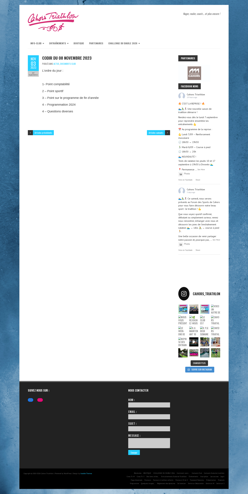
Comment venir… (183, 473)
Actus (56, 63)
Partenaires (96, 43)
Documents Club (68, 63)
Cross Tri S (140, 476)
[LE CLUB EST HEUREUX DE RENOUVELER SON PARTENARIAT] (204, 320)
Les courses (214, 476)
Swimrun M (210, 483)
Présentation (211, 480)
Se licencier (181, 483)
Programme (134, 483)
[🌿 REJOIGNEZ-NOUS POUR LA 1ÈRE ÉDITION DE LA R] (194, 320)
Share (198, 180)
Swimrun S (220, 483)
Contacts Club (197, 473)
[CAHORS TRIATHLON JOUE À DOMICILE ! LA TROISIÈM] (215, 330)
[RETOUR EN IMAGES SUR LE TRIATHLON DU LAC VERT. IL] (194, 352)
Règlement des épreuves (166, 483)
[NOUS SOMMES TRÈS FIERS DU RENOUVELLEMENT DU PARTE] (215, 341)
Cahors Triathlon (196, 94)
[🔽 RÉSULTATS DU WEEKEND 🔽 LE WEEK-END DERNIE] (215, 352)
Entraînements (57, 43)
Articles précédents (43, 132)
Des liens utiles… (152, 476)
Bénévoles (137, 473)
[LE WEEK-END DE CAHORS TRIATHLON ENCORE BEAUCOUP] (182, 330)
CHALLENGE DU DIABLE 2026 (122, 43)
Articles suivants (156, 132)
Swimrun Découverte (195, 483)
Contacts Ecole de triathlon (214, 473)
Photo (187, 173)
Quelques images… (148, 483)
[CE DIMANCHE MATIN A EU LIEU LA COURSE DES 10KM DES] (194, 309)
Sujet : (132, 423)
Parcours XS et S (181, 480)
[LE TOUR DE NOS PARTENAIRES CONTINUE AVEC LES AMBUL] (204, 309)
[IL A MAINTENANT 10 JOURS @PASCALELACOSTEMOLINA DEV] (194, 330)
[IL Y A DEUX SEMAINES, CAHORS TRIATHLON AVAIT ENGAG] (204, 330)
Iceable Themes (86, 473)
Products (221, 480)
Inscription (204, 476)
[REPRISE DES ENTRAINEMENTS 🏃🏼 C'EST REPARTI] (182, 341)
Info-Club (36, 43)
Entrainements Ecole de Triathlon (174, 476)
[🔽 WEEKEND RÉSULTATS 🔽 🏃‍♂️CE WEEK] (204, 352)
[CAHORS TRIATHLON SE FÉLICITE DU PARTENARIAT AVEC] (215, 320)
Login (222, 476)
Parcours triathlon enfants (163, 480)
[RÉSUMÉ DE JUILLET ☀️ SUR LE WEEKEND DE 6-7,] (204, 341)
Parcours (147, 480)
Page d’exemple (136, 480)
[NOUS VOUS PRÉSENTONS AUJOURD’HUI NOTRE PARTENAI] (182, 320)
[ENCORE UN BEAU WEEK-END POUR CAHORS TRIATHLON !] (182, 352)
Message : (134, 435)
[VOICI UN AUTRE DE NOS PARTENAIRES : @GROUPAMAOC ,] (215, 309)
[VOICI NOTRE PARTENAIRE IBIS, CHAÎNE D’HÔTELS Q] (182, 309)
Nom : (131, 400)
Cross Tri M (131, 476)
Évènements (193, 476)
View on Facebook (185, 180)
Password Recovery (197, 480)
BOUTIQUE (79, 43)
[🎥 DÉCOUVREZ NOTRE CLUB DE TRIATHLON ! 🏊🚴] (194, 341)
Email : (132, 412)
